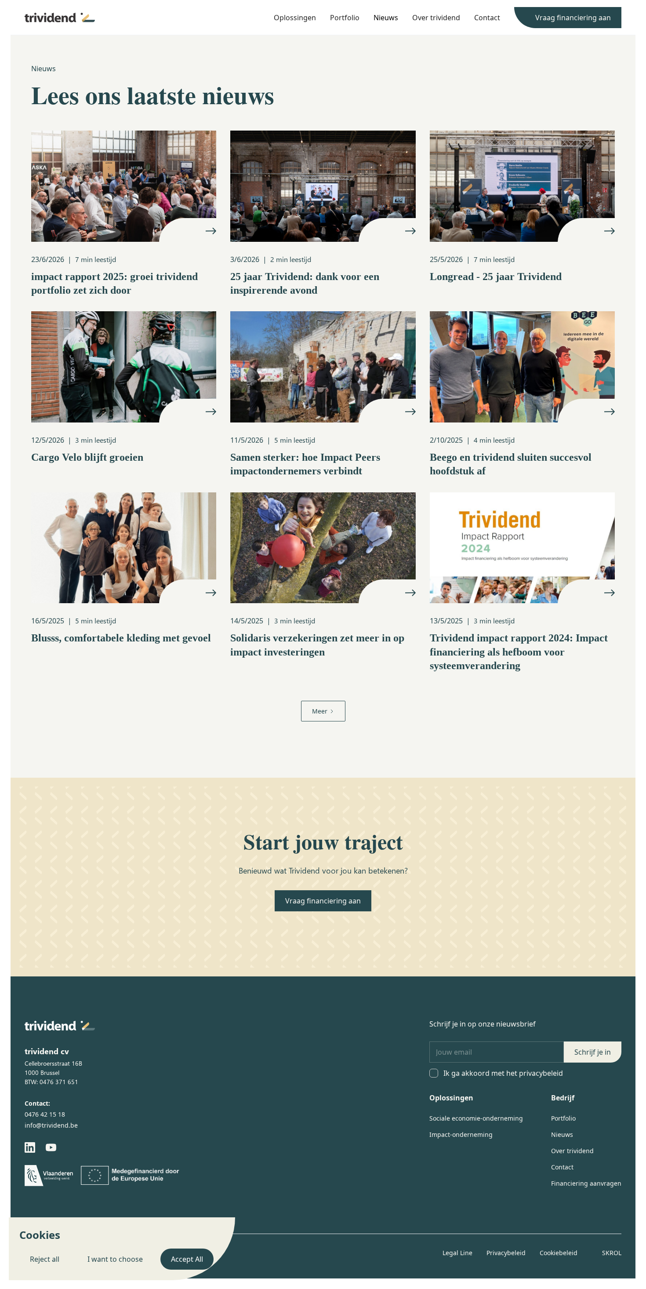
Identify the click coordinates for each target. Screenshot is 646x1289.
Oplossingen (295, 17)
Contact (487, 17)
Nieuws (386, 17)
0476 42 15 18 (45, 1114)
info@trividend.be (51, 1125)
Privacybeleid (506, 1253)
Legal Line (457, 1253)
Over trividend (436, 17)
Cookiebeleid (558, 1253)
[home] (60, 18)
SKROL (611, 1253)
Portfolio (344, 17)
